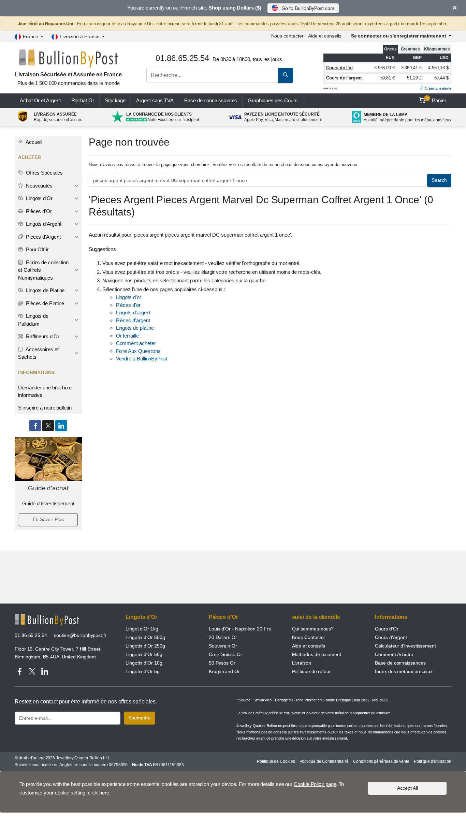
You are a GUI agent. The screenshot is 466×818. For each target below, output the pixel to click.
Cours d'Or (386, 628)
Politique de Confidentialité (324, 761)
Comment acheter (136, 343)
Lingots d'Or (39, 198)
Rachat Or (82, 100)
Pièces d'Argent (43, 237)
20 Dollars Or (223, 637)
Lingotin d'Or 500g (145, 637)
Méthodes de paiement (316, 654)
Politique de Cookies (276, 761)
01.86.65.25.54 (31, 635)
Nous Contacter (308, 637)
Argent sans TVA (155, 100)
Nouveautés (39, 186)
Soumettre (139, 717)
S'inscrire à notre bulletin (45, 408)
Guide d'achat (48, 488)
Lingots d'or (128, 297)
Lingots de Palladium (33, 320)
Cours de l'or (339, 67)
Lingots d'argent (133, 312)
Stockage (115, 100)
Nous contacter (287, 36)
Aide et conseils (324, 36)
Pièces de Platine (44, 303)
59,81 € (387, 77)
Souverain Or (223, 646)
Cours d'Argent (391, 637)
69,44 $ (441, 77)
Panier (436, 100)
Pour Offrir (37, 249)
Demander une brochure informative (45, 391)
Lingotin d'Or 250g (145, 646)
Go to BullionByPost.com (307, 8)
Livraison (301, 663)
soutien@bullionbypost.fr (80, 635)
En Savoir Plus (48, 519)
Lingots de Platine (44, 290)
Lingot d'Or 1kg (142, 628)
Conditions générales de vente (381, 761)
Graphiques (272, 100)
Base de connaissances (210, 100)
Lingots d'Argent (43, 224)
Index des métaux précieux (404, 671)
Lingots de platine (135, 328)
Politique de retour (311, 671)
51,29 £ (414, 77)
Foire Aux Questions (138, 351)
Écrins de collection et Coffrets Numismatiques (43, 270)
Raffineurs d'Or (42, 336)
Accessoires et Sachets (38, 353)
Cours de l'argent (344, 77)
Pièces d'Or (38, 211)
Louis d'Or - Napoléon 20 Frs (240, 628)
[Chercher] (285, 75)
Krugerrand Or (224, 671)
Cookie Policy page (315, 784)
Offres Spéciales (44, 173)
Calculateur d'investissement (405, 646)
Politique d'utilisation (432, 761)
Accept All (407, 788)
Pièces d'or (128, 305)
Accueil (33, 142)
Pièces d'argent (133, 320)
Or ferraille (127, 336)
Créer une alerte (437, 88)
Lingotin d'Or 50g (144, 654)
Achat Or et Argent (40, 100)
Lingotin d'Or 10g (144, 663)
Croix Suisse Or (225, 654)
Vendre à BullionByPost (142, 358)
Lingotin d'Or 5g (143, 671)
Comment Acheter (394, 654)
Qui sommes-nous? (313, 628)
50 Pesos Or (222, 663)
